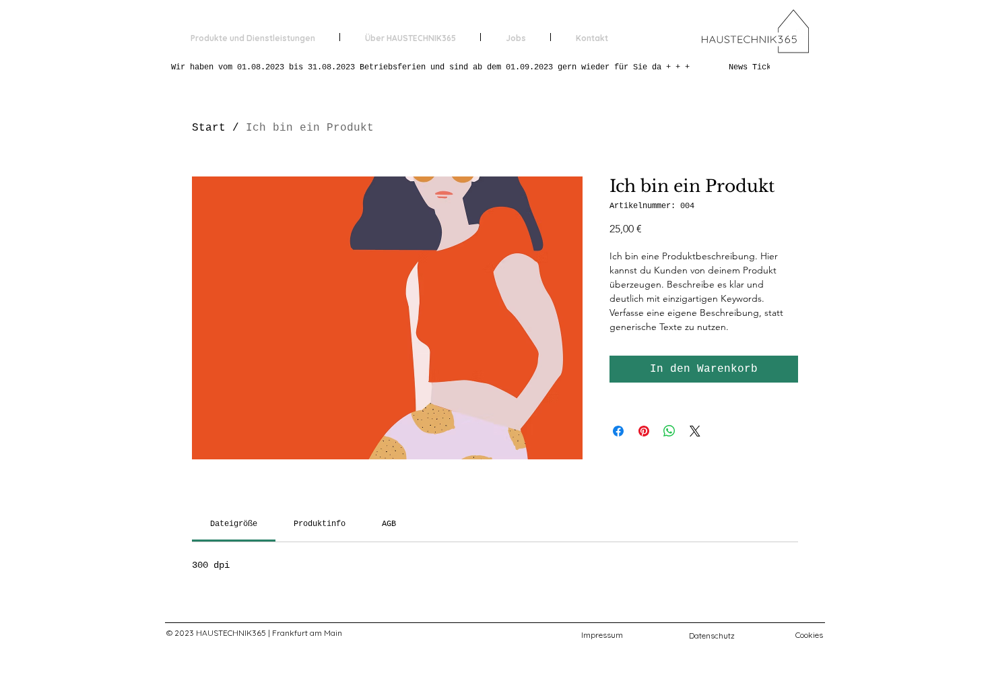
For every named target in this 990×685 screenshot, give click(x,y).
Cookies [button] (809, 635)
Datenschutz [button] (712, 635)
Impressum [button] (602, 635)
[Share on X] (695, 431)
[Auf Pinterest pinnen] (644, 431)
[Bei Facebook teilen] (618, 431)
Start (209, 128)
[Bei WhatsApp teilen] (669, 431)
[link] (233, 524)
